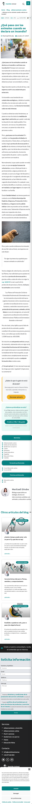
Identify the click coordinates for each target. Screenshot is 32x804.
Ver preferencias (16, 798)
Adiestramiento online (11, 731)
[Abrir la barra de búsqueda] (23, 4)
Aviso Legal (27, 802)
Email (2, 671)
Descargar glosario (16, 397)
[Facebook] (12, 759)
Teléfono (3, 677)
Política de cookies (6, 802)
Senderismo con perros (11, 737)
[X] (7, 759)
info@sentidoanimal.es (11, 752)
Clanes (6, 740)
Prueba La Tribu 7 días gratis (16, 422)
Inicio (3, 10)
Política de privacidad (17, 802)
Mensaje (3, 683)
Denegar (16, 793)
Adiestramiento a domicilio (13, 728)
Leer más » (7, 553)
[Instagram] (3, 759)
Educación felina (9, 743)
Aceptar (16, 788)
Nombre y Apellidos (7, 665)
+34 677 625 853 (9, 755)
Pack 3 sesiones (9, 734)
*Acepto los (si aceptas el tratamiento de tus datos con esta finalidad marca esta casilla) (15, 697)
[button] (29, 769)
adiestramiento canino (18, 10)
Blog (8, 10)
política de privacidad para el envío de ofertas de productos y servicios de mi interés (15, 704)
